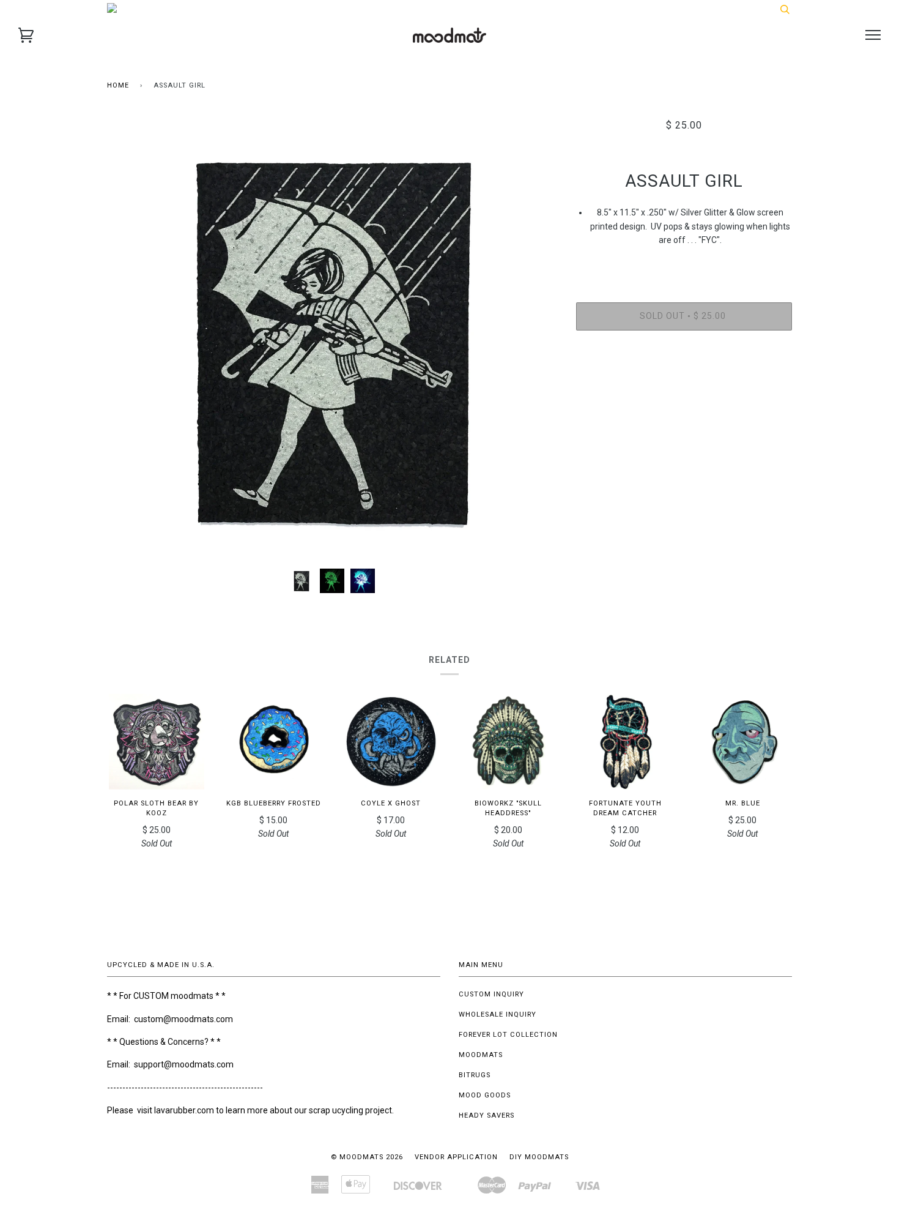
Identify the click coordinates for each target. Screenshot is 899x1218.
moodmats (481, 1055)
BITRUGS (474, 1075)
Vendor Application (456, 1157)
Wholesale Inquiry (497, 1014)
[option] (332, 339)
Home (118, 85)
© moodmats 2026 (367, 1157)
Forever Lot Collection (508, 1035)
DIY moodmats (539, 1157)
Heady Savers (486, 1115)
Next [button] (535, 339)
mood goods (485, 1095)
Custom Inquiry (491, 994)
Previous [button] (128, 339)
